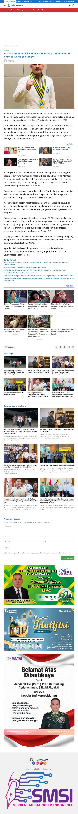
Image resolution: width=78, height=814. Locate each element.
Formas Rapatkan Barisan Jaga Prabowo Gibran (20, 273)
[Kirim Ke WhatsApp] (72, 347)
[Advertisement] (39, 27)
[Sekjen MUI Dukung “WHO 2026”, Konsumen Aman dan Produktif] (39, 362)
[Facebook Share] (56, 347)
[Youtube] (41, 763)
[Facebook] (33, 763)
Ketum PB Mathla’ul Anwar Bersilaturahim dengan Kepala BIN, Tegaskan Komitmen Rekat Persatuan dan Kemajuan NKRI (39, 279)
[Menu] (5, 5)
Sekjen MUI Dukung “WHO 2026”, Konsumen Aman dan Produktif (25, 267)
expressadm (11, 60)
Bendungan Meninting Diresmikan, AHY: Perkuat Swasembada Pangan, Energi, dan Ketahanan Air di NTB (39, 276)
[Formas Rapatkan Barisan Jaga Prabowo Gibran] (15, 384)
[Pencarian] (73, 5)
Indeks (28, 769)
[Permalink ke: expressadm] (5, 61)
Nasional (6, 50)
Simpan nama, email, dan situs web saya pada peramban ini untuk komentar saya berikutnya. (35, 553)
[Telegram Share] (68, 347)
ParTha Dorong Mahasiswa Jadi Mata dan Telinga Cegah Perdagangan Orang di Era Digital (35, 270)
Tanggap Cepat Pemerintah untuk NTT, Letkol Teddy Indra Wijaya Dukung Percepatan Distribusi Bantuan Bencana (36, 263)
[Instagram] (37, 763)
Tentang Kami (47, 769)
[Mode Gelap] (70, 5)
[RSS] (45, 763)
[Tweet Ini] (60, 347)
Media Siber (37, 769)
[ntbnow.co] (15, 5)
